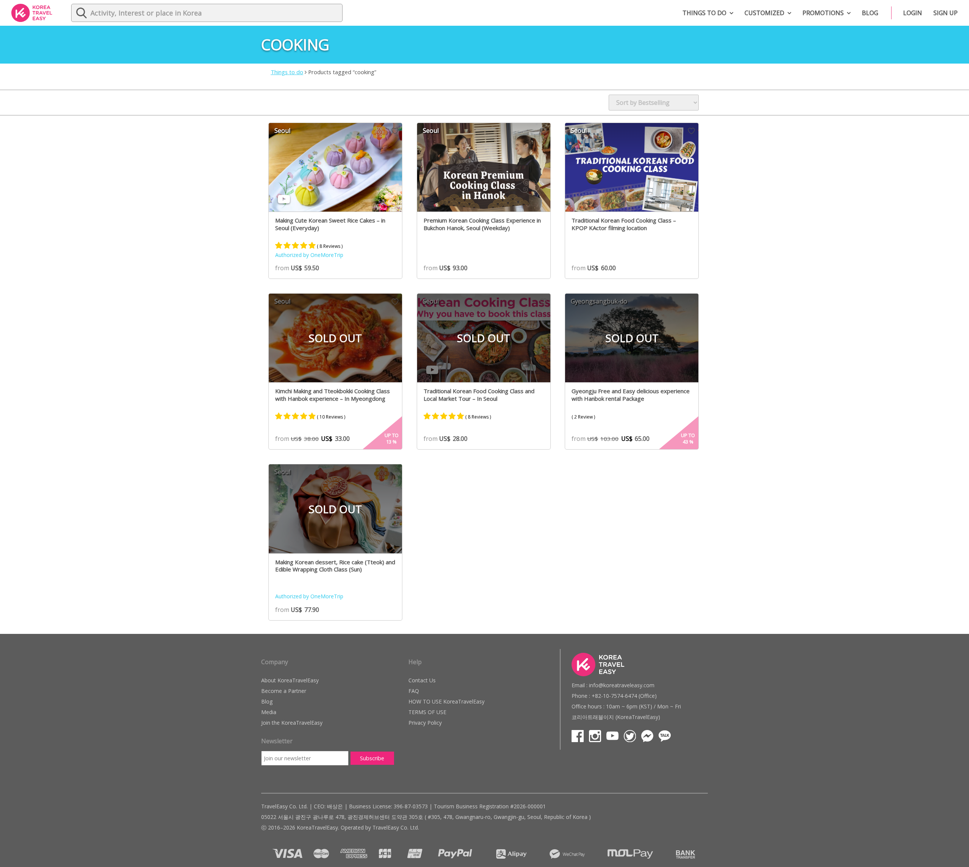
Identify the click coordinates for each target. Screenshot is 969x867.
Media (268, 712)
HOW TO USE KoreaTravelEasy (446, 701)
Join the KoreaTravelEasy (291, 722)
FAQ (413, 690)
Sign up (945, 13)
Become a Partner (283, 690)
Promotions (823, 13)
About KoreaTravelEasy (290, 680)
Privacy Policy (425, 722)
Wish (395, 131)
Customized (764, 13)
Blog (870, 13)
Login (912, 13)
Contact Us (422, 680)
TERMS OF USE (427, 712)
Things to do (704, 13)
